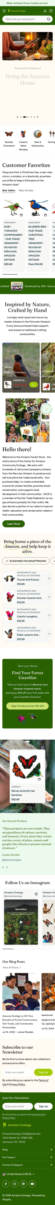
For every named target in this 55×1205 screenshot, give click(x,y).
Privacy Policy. (17, 1084)
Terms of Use (38, 1114)
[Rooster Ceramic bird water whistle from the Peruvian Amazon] (9, 597)
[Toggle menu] (4, 11)
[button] (20, 117)
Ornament (10, 222)
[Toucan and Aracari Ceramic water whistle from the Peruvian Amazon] (9, 578)
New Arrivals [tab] (26, 190)
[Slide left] (3, 867)
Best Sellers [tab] (8, 190)
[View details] (49, 578)
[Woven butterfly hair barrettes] (27, 767)
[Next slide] (37, 117)
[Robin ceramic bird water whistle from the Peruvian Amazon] (9, 634)
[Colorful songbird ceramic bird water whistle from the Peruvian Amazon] (9, 615)
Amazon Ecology (21, 1195)
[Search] (48, 19)
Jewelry (16, 787)
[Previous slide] (17, 117)
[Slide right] (7, 867)
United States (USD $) (18, 1174)
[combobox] (27, 19)
